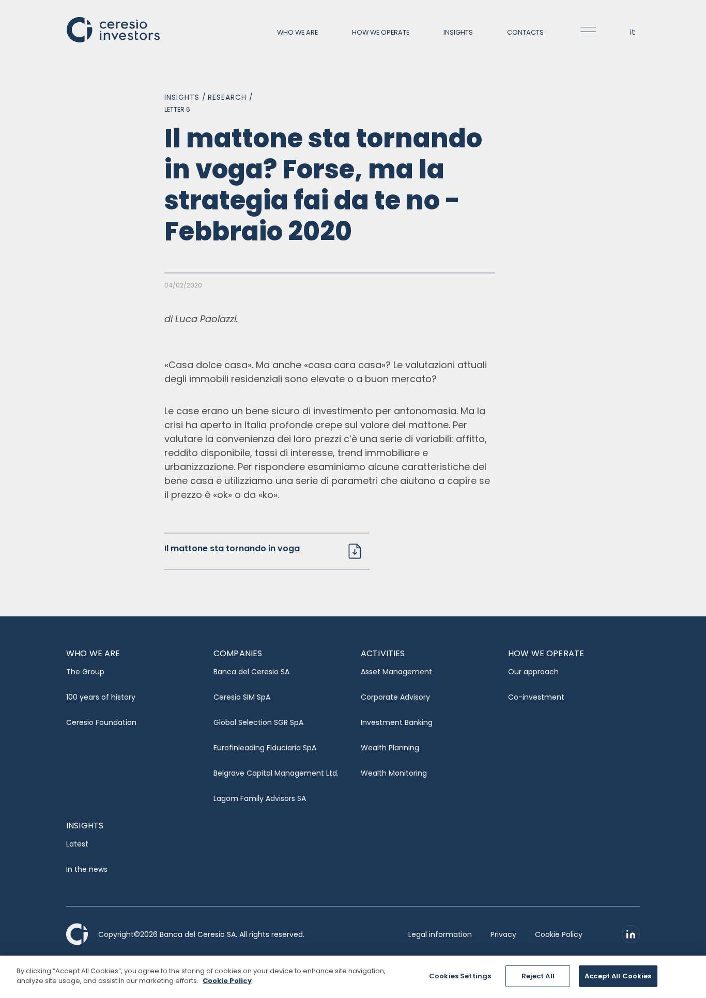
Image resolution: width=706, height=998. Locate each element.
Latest (77, 844)
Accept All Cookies (618, 976)
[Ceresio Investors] (113, 29)
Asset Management (396, 672)
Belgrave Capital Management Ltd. (276, 773)
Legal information (440, 934)
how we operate (380, 32)
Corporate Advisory (395, 697)
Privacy (503, 934)
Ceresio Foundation (101, 722)
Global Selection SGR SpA (258, 722)
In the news (87, 869)
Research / (230, 97)
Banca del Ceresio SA (251, 672)
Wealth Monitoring (394, 773)
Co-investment (536, 697)
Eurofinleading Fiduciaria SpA (264, 748)
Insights (458, 32)
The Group (85, 672)
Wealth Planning (390, 748)
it (632, 31)
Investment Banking (397, 722)
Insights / (185, 97)
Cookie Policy (558, 934)
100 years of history (100, 697)
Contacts (525, 32)
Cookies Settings (460, 976)
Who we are (297, 32)
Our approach (533, 672)
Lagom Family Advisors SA (259, 798)
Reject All (538, 976)
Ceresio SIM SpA (241, 697)
